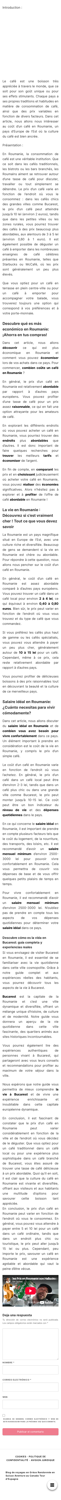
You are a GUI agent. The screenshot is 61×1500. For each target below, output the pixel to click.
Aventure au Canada (27, 1475)
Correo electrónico (17, 1379)
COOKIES (21, 1456)
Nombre (8, 1362)
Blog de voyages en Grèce (21, 1472)
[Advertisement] (30, 44)
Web (5, 1397)
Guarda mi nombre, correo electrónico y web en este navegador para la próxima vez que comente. (30, 1420)
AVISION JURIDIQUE (43, 1460)
